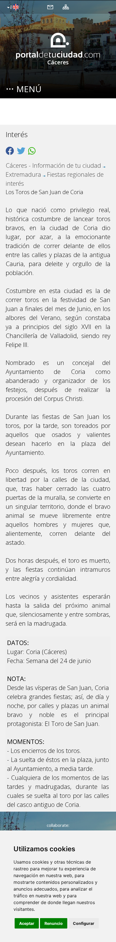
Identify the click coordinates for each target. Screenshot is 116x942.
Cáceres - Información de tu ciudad (53, 165)
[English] (12, 7)
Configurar (83, 923)
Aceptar (26, 923)
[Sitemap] (65, 7)
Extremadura (23, 174)
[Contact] (50, 7)
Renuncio (53, 923)
